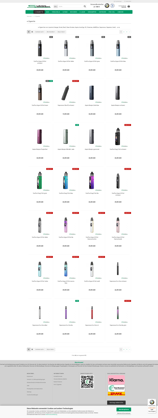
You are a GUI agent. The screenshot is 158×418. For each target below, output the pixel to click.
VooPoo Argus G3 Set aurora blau (66, 282)
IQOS (47, 12)
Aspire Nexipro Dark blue (92, 105)
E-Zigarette (39, 12)
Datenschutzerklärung (51, 414)
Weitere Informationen (123, 413)
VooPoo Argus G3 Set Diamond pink (118, 238)
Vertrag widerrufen (116, 402)
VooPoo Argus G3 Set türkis (40, 281)
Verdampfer (92, 12)
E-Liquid (82, 12)
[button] (28, 32)
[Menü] (155, 400)
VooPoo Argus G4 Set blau (118, 61)
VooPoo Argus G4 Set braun (40, 105)
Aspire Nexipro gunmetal (92, 149)
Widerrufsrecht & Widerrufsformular (36, 382)
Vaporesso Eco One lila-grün (118, 325)
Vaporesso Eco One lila (66, 325)
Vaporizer (102, 12)
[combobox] (39, 32)
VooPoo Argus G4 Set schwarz (40, 62)
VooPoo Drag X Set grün (40, 193)
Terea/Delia (56, 12)
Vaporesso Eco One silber (39, 325)
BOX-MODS (73, 12)
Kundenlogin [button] (118, 1)
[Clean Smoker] (39, 6)
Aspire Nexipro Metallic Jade (66, 149)
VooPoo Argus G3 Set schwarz (118, 194)
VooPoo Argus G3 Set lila (66, 237)
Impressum (30, 376)
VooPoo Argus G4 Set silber (66, 61)
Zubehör (120, 12)
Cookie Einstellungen (32, 394)
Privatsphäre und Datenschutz (35, 388)
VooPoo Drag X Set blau (66, 193)
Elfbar (65, 12)
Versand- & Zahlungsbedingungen (36, 379)
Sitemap (29, 392)
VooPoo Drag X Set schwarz (118, 149)
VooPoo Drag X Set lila (92, 193)
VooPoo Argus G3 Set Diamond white (92, 238)
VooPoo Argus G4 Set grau (92, 61)
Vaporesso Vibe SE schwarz (66, 105)
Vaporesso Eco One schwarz (118, 281)
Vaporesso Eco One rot (92, 325)
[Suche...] (85, 6)
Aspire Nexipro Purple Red (39, 149)
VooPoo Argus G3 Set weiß (92, 281)
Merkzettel (128, 1)
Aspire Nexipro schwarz (118, 105)
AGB (28, 385)
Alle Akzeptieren (124, 409)
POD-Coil (112, 12)
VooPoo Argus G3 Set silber (40, 237)
